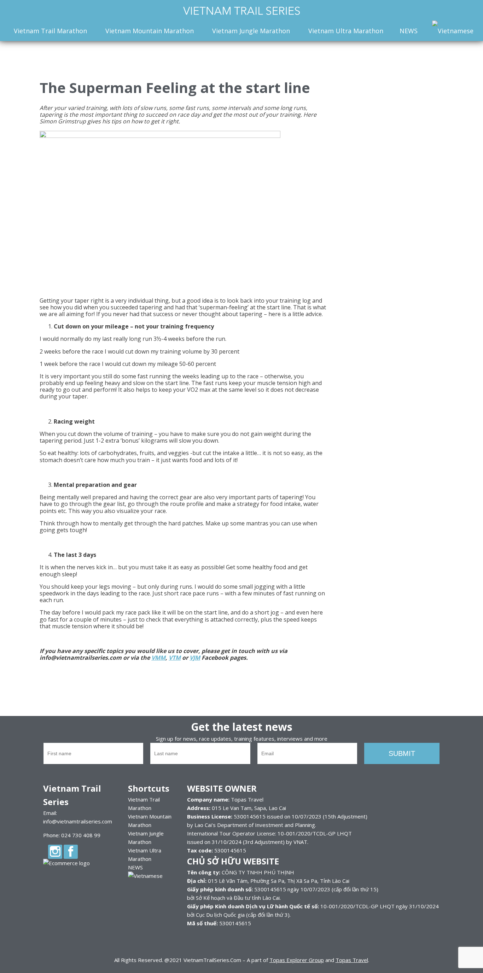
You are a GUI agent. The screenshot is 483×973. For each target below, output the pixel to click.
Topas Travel (352, 959)
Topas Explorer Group (296, 959)
